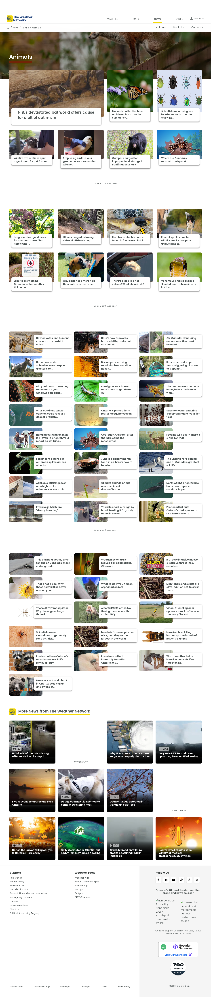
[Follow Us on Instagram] (166, 880)
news (16, 27)
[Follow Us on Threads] (189, 880)
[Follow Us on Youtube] (174, 880)
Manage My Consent (21, 897)
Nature (25, 27)
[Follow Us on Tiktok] (181, 880)
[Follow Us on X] (197, 880)
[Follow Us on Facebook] (158, 880)
